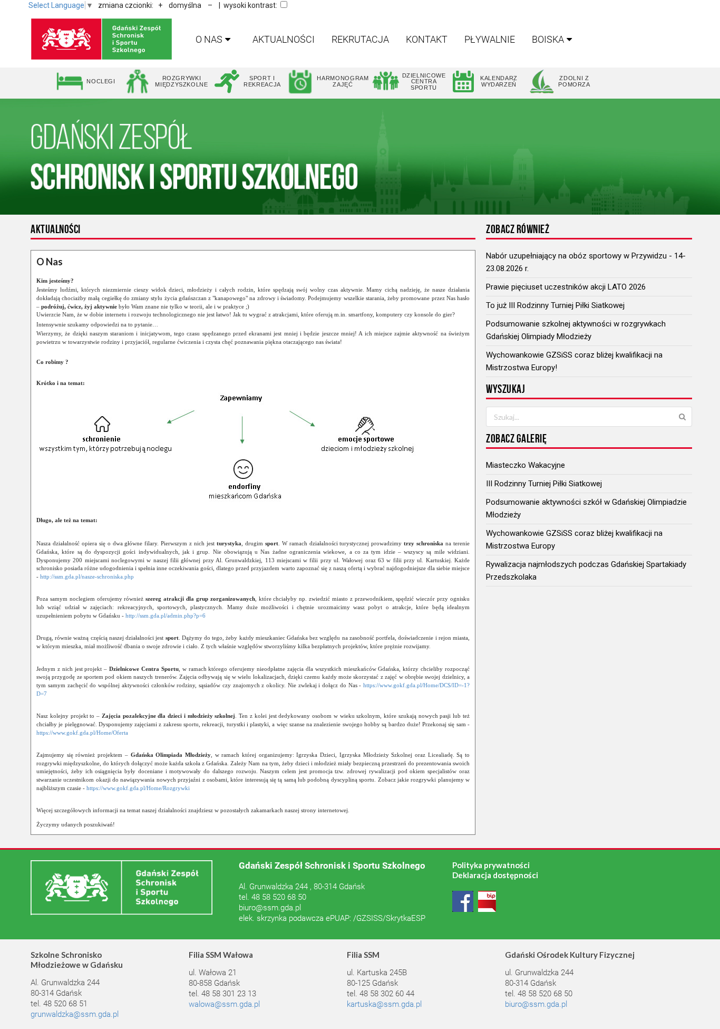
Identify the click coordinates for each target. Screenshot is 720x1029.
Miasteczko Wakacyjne (525, 465)
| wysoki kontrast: (248, 5)
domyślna (185, 5)
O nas (209, 39)
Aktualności (283, 39)
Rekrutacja (360, 39)
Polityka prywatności (491, 865)
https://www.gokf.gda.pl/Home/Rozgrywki (138, 788)
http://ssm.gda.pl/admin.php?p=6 (165, 615)
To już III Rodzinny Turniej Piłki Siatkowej (555, 305)
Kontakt (426, 39)
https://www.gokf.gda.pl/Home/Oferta (82, 732)
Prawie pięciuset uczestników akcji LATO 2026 (566, 287)
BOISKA (548, 39)
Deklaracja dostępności (495, 875)
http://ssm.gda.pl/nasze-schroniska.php (87, 576)
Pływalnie (489, 39)
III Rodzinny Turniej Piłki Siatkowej (544, 483)
